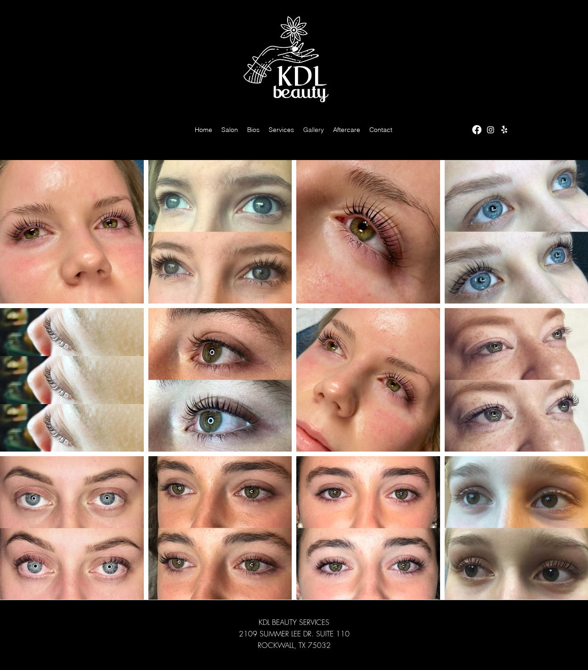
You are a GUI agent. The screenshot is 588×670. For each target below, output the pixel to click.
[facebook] (476, 129)
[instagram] (490, 129)
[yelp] (504, 129)
